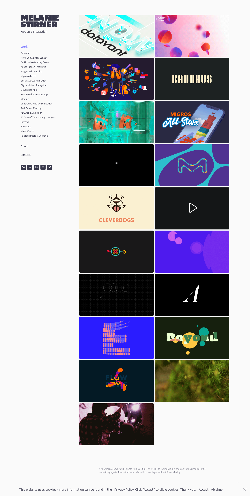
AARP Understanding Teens (35, 62)
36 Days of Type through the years (39, 117)
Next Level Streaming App (34, 94)
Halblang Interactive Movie (34, 135)
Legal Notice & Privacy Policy (166, 472)
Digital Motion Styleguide (33, 85)
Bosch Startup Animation (33, 80)
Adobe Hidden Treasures (33, 66)
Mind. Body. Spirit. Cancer (34, 57)
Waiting (25, 99)
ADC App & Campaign (31, 112)
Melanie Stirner (41, 21)
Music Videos (27, 131)
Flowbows (26, 126)
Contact (26, 155)
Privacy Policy (124, 489)
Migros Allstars (28, 76)
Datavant (25, 53)
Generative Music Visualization (36, 103)
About (25, 146)
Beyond (25, 122)
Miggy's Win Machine (31, 71)
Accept (203, 489)
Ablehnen (217, 489)
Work (24, 47)
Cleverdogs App (29, 89)
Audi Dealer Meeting (31, 108)
